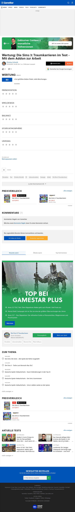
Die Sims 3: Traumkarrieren (60, 177)
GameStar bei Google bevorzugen (61, 69)
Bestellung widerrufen (47, 487)
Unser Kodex (21, 487)
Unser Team (14, 487)
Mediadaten (27, 489)
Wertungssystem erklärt (9, 159)
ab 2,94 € (52, 200)
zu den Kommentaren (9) (36, 184)
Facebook (31, 498)
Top (61, 253)
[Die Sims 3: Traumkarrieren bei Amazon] (43, 198)
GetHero (42, 493)
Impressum (7, 487)
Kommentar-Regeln (19, 223)
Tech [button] (26, 7)
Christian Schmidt (12, 62)
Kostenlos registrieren (37, 238)
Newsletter (62, 487)
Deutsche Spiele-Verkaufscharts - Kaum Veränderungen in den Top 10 (27, 372)
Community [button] (42, 7)
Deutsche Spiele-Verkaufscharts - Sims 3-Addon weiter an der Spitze (27, 385)
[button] (68, 2)
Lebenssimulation (33, 177)
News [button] (15, 7)
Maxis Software (37, 342)
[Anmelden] (49, 478)
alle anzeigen (68, 191)
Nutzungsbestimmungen (17, 489)
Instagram (37, 498)
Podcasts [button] (33, 7)
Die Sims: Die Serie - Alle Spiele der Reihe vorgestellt (22, 359)
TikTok (42, 498)
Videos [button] (21, 7)
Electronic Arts (27, 342)
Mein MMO (36, 493)
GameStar (24, 493)
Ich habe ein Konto (15, 238)
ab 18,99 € (15, 200)
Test (11, 177)
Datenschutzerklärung (37, 489)
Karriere (56, 487)
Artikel (49, 177)
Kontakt (67, 487)
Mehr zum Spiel (62, 335)
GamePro (30, 493)
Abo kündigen (37, 487)
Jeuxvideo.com (49, 493)
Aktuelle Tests (11, 430)
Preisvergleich (12, 190)
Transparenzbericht (59, 489)
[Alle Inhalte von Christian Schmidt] (4, 64)
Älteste (37, 253)
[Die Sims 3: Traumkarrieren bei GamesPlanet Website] (7, 198)
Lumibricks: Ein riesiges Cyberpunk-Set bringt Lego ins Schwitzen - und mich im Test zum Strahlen (62, 450)
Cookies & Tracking (48, 489)
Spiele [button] (10, 7)
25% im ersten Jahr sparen (60, 43)
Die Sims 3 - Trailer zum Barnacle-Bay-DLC (19, 365)
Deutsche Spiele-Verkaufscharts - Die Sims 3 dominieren (23, 378)
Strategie (42, 177)
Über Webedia (29, 487)
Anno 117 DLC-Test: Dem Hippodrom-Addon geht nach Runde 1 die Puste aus (25, 449)
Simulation (5, 177)
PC (26, 177)
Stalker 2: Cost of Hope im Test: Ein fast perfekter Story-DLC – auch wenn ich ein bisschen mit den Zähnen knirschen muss (26, 441)
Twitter (26, 498)
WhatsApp (47, 498)
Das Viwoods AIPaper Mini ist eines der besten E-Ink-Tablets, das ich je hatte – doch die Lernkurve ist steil (62, 440)
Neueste (13, 253)
